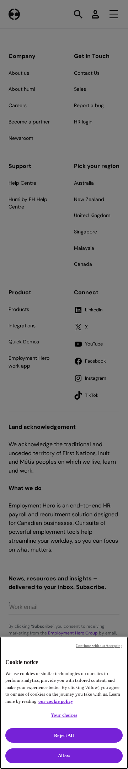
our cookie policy (55, 701)
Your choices (64, 715)
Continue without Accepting (99, 645)
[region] (64, 703)
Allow (64, 755)
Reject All (64, 735)
